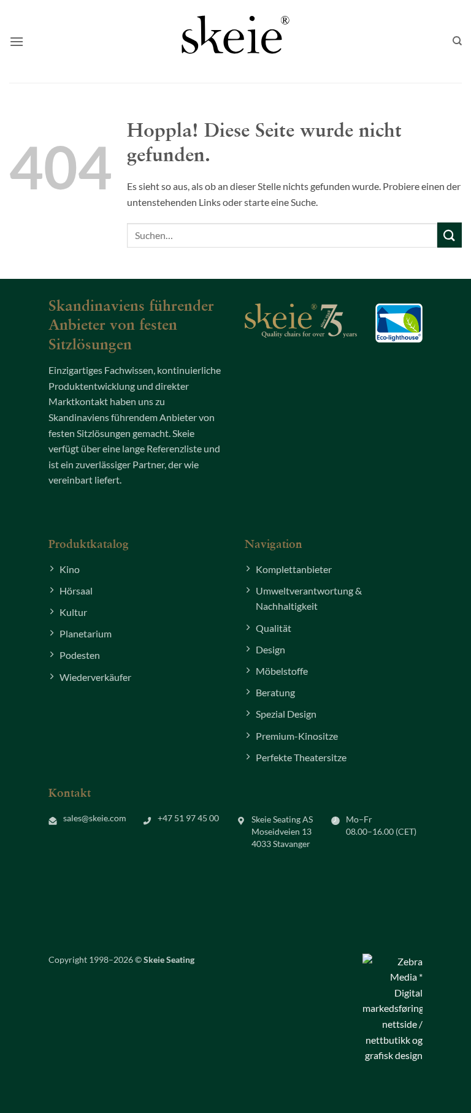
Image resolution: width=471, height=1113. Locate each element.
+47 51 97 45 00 (188, 818)
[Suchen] (457, 41)
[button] (16, 41)
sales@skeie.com (94, 818)
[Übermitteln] (449, 235)
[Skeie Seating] (235, 34)
